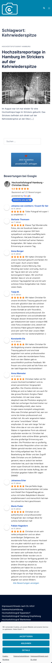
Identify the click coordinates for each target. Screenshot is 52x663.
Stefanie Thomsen (20, 219)
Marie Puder (17, 506)
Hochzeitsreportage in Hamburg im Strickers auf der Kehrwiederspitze (23, 59)
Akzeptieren (26, 636)
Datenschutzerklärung (21, 656)
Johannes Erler (18, 480)
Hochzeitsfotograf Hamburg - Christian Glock (28, 183)
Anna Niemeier (18, 373)
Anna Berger (17, 251)
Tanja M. (15, 292)
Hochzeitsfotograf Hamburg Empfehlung (21, 616)
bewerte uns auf (21, 200)
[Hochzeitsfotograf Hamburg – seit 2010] (10, 8)
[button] (44, 8)
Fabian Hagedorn (19, 525)
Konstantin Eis (18, 338)
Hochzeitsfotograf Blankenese (16, 619)
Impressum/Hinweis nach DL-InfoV (18, 606)
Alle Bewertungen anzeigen (26, 583)
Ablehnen (26, 643)
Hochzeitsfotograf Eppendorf (16, 613)
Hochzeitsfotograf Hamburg (16, 46)
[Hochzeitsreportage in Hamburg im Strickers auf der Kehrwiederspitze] (26, 88)
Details (26, 650)
